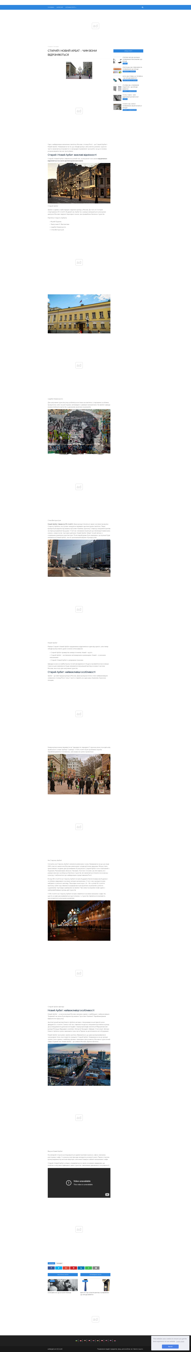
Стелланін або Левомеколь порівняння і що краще (132, 68)
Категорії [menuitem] (60, 7)
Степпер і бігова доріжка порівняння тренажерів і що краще (132, 59)
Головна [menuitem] (51, 7)
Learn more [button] (180, 1341)
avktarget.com (52, 1349)
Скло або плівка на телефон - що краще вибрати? (133, 77)
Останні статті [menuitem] (70, 7)
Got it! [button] (170, 1346)
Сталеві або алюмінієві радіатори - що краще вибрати (131, 87)
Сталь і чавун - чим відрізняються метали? (131, 96)
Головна (50, 46)
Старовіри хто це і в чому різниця (59, 1292)
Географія (56, 46)
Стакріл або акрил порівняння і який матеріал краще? (132, 105)
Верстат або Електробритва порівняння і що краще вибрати (94, 1293)
